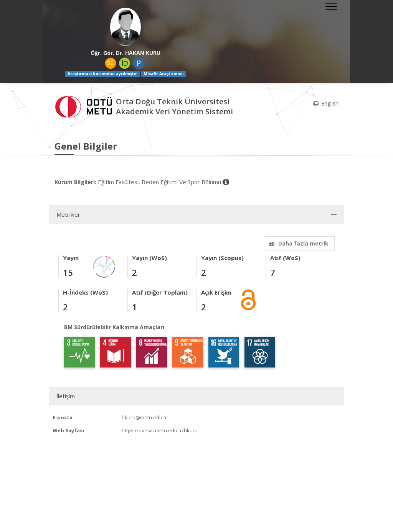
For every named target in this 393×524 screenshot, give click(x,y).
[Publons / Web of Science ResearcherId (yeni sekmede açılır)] (139, 63)
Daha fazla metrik (303, 243)
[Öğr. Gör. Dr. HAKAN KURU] (125, 27)
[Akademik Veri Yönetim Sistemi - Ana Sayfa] (85, 105)
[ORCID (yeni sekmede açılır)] (124, 63)
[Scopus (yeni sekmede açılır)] (110, 63)
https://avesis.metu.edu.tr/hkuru (160, 430)
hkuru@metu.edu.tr (144, 417)
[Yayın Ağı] (104, 266)
